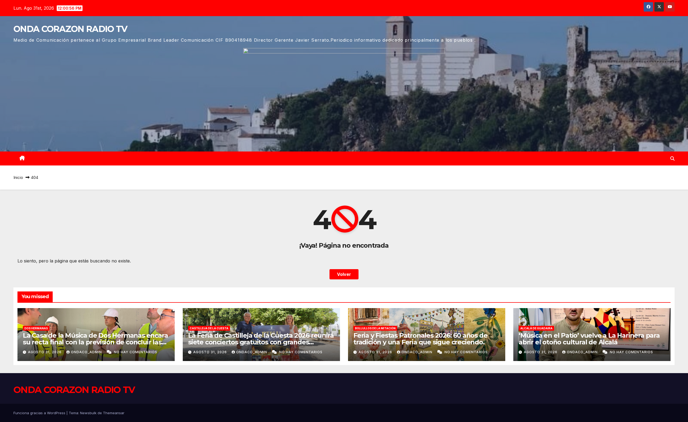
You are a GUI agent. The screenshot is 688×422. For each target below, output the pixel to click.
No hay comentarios (135, 352)
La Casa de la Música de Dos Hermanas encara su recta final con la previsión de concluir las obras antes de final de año (95, 342)
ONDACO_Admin (87, 352)
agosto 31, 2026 (45, 352)
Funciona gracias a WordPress (39, 413)
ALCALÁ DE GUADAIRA (536, 328)
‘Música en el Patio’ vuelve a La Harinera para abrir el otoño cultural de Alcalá (589, 338)
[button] (672, 158)
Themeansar (113, 413)
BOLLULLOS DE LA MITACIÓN (375, 328)
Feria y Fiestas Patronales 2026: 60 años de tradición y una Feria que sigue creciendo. (420, 338)
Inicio (18, 177)
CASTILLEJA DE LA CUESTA (209, 328)
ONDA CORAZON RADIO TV (70, 29)
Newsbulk (88, 413)
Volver (344, 274)
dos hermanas (36, 328)
